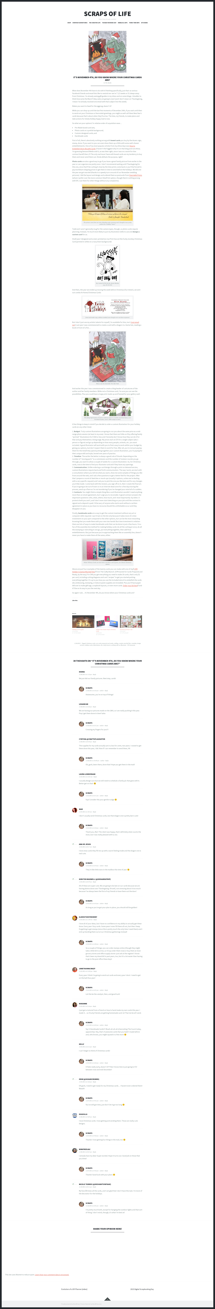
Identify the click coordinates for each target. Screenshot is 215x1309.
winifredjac (84, 1149)
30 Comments (131, 645)
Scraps (89, 688)
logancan (83, 704)
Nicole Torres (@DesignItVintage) (95, 1184)
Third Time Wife (134, 23)
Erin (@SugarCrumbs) (89, 1079)
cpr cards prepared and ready (104, 643)
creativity (133, 643)
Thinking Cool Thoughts (78, 629)
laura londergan (87, 774)
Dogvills (83, 1114)
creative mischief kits (125, 643)
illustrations (96, 645)
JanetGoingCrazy (87, 968)
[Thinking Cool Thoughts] (83, 621)
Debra (82, 672)
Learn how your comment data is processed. (52, 1274)
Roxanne (83, 1003)
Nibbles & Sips (122, 23)
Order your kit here (130, 585)
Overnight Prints (135, 175)
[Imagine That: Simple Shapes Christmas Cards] (107, 621)
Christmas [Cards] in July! (126, 629)
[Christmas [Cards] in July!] (131, 621)
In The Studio (107, 83)
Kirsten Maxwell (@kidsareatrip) (95, 879)
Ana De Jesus (85, 844)
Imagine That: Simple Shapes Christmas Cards (106, 630)
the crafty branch (106, 645)
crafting (116, 643)
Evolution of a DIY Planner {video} (74, 1289)
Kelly (81, 1044)
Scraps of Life (107, 13)
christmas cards (90, 643)
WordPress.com (96, 1304)
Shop (69, 23)
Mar (81, 809)
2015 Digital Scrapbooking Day (142, 1289)
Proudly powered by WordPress (70, 1304)
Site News (144, 23)
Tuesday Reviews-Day (109, 23)
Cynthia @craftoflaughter (92, 739)
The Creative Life (94, 23)
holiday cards (89, 645)
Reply (94, 674)
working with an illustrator (118, 645)
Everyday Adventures (80, 23)
